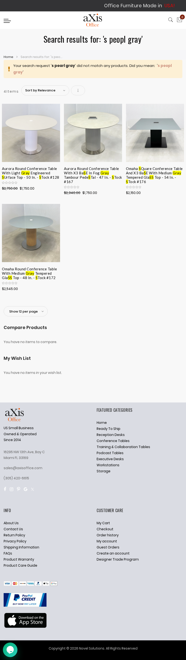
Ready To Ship (108, 428)
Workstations (108, 465)
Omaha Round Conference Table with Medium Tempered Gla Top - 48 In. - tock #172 (29, 272)
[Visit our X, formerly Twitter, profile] (32, 489)
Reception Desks (111, 434)
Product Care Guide (20, 565)
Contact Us (13, 529)
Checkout (105, 529)
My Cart (103, 523)
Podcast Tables (110, 453)
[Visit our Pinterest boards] (18, 489)
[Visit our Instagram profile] (11, 489)
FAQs (8, 553)
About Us (11, 523)
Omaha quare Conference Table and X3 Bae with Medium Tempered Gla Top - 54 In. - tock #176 (154, 172)
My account (107, 541)
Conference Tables (113, 440)
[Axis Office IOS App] (25, 626)
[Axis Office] (93, 21)
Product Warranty (19, 559)
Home (9, 57)
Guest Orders (108, 547)
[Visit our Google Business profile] (25, 489)
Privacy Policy (15, 541)
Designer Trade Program (118, 559)
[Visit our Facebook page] (5, 489)
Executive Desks (110, 459)
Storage (103, 471)
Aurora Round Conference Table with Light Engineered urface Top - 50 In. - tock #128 (30, 172)
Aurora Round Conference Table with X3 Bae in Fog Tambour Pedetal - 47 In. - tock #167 (93, 172)
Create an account (113, 553)
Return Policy (14, 535)
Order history (108, 535)
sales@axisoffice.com (23, 468)
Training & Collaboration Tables (123, 446)
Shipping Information (21, 547)
